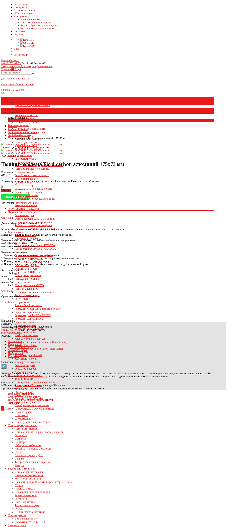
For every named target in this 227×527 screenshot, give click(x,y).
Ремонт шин (22, 298)
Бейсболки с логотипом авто (32, 175)
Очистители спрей (26, 268)
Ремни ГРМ (22, 498)
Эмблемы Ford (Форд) (20, 135)
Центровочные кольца (28, 238)
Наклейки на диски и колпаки (32, 105)
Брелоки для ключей (27, 178)
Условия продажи (30, 19)
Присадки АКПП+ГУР (28, 272)
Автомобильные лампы (29, 472)
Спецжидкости (17, 515)
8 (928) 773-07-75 (11, 63)
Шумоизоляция (24, 418)
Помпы (19, 485)
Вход (16, 48)
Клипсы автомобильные (29, 475)
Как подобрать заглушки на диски (39, 25)
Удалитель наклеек (26, 358)
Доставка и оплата (24, 10)
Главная (12, 126)
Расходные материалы (21, 468)
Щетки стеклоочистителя (30, 512)
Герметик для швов (26, 322)
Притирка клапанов (26, 288)
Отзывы (18, 34)
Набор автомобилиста (28, 445)
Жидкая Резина (24, 392)
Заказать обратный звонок (16, 66)
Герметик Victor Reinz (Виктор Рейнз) (38, 308)
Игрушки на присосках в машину (35, 198)
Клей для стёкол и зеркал (30, 338)
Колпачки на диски (26, 102)
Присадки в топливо (27, 278)
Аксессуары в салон (20, 155)
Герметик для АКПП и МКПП (33, 315)
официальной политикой (33, 376)
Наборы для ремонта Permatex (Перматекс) (41, 342)
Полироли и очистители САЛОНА (35, 248)
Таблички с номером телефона (33, 225)
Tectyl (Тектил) (24, 378)
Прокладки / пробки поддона (32, 492)
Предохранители (25, 488)
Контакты (19, 31)
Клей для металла (25, 332)
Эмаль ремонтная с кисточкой (33, 422)
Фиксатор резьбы (25, 368)
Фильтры (20, 508)
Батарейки (21, 435)
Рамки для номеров (26, 142)
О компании (21, 4)
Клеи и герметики (18, 302)
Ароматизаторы (24, 172)
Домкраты (21, 438)
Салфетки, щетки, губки (29, 455)
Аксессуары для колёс (21, 98)
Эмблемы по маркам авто (30, 128)
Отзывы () (7, 290)
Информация (21, 16)
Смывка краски (24, 412)
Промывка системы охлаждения (34, 292)
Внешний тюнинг (18, 125)
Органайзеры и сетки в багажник (35, 218)
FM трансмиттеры (25, 158)
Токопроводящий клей (28, 355)
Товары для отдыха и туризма (33, 462)
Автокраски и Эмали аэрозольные (35, 382)
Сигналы (20, 458)
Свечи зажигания (25, 502)
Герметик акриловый (27, 312)
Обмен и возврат (23, 13)
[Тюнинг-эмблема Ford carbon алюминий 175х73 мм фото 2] (31, 153)
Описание (7, 217)
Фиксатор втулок (25, 365)
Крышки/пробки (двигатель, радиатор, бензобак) (44, 482)
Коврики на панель (26, 205)
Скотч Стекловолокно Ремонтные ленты (39, 348)
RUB (31, 39)
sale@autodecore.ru (42, 66)
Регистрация (21, 54)
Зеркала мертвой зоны (28, 192)
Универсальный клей (27, 362)
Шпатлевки (21, 415)
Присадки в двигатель (28, 275)
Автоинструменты (26, 428)
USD (31, 42)
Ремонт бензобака (26, 345)
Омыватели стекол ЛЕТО (30, 522)
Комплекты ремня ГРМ (29, 478)
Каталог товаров (17, 109)
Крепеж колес (16, 232)
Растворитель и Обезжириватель (34, 408)
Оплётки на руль (24, 215)
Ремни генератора (26, 495)
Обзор (11, 208)
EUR (31, 45)
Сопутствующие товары (22, 425)
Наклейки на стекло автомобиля (34, 448)
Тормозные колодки (27, 505)
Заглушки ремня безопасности (33, 188)
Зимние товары (17, 525)
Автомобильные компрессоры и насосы (39, 432)
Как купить (20, 7)
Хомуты (19, 465)
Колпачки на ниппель (27, 112)
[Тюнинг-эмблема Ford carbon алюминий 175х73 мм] (31, 150)
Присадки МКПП (25, 282)
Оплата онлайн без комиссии (17, 84)
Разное (19, 452)
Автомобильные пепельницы (32, 168)
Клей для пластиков (26, 335)
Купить (5, 190)
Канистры (21, 442)
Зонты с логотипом (26, 195)
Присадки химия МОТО (29, 285)
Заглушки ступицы (26, 122)
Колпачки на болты (26, 115)
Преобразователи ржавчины (32, 405)
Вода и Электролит (26, 518)
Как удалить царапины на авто (37, 28)
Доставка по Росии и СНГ (16, 78)
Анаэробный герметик (28, 305)
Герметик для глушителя (29, 318)
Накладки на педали (27, 208)
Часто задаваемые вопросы (35, 22)
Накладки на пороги (27, 212)
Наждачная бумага (26, 402)
